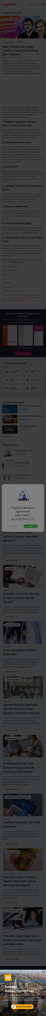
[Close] (44, 972)
